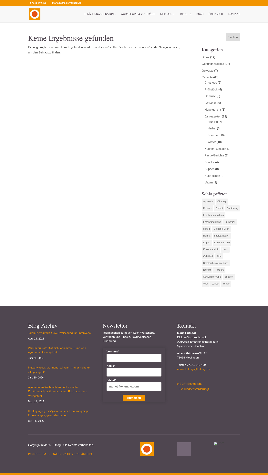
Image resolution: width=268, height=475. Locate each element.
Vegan (209, 182)
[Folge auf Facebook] (184, 449)
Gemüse (210, 96)
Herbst (212, 128)
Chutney (221, 201)
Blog (183, 14)
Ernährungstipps (212, 222)
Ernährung (232, 208)
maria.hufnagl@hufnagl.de (193, 369)
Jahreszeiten (213, 116)
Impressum (37, 454)
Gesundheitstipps (213, 63)
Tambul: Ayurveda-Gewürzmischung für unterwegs (59, 332)
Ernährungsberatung (100, 14)
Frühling (213, 121)
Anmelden (134, 397)
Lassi (225, 249)
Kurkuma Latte (222, 242)
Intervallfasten (221, 235)
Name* (111, 365)
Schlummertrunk (212, 276)
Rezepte (207, 77)
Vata (205, 283)
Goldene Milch (221, 229)
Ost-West (208, 256)
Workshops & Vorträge (138, 14)
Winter (212, 142)
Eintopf (219, 208)
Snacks (209, 162)
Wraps (226, 283)
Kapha (206, 242)
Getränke (211, 103)
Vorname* (113, 351)
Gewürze (207, 70)
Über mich (216, 14)
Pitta (219, 256)
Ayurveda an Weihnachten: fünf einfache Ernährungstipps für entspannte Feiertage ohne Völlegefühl (57, 391)
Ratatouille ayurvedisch (215, 263)
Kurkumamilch (211, 249)
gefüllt (206, 229)
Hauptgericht (213, 109)
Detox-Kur (167, 14)
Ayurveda (208, 201)
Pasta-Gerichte (214, 155)
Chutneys (211, 82)
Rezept (207, 270)
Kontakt (234, 14)
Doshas (207, 208)
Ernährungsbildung (213, 215)
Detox (205, 57)
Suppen (209, 169)
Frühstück (211, 89)
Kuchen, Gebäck (215, 148)
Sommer (213, 135)
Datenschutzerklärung (72, 454)
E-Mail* (111, 380)
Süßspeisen (212, 175)
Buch (199, 14)
